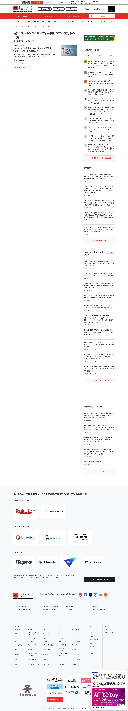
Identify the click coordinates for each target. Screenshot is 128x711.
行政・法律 (61, 664)
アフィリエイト (104, 21)
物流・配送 (47, 654)
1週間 (99, 56)
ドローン (79, 3)
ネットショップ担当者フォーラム (22, 9)
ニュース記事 (109, 633)
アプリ (75, 638)
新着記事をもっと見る (101, 241)
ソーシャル (32, 638)
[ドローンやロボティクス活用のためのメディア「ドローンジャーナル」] (89, 694)
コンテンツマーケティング (75, 21)
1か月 (110, 56)
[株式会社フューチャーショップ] (25, 537)
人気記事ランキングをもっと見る (101, 158)
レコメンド (76, 645)
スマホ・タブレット (34, 645)
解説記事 (108, 629)
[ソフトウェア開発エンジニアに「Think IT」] (72, 681)
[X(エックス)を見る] (90, 595)
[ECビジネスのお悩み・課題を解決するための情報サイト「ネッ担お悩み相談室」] (55, 700)
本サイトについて (23, 606)
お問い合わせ (71, 606)
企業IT (72, 1)
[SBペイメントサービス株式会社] (53, 511)
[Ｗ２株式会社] (70, 562)
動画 (30, 649)
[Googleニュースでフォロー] (100, 595)
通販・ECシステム (34, 664)
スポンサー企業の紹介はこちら (99, 579)
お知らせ (92, 636)
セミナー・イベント (95, 633)
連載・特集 (18, 21)
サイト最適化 (18, 645)
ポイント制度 (62, 645)
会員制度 (31, 641)
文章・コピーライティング (63, 649)
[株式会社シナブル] (93, 562)
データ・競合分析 (48, 645)
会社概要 (69, 609)
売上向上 (17, 641)
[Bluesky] (95, 595)
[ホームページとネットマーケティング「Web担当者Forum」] (89, 681)
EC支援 (89, 3)
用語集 (23, 26)
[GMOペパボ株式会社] (80, 537)
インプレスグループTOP (98, 609)
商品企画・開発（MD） (63, 654)
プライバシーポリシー (24, 609)
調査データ (93, 643)
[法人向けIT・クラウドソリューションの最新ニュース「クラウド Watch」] (55, 687)
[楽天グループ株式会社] (25, 511)
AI (49, 21)
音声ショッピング (63, 638)
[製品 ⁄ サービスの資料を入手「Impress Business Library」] (55, 694)
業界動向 (46, 664)
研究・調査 (95, 1)
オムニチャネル (33, 660)
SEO (74, 633)
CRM (45, 641)
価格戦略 (17, 654)
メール (16, 638)
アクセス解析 (77, 641)
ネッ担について (86, 9)
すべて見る (101, 471)
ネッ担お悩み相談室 (44, 9)
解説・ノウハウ (94, 639)
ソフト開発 (78, 1)
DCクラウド (89, 1)
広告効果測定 (48, 649)
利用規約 (94, 606)
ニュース (92, 629)
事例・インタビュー (95, 646)
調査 (74, 664)
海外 (29, 21)
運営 (74, 649)
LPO (60, 641)
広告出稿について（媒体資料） (51, 606)
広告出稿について (99, 9)
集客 (63, 21)
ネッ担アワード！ (58, 9)
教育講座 (84, 3)
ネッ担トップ (16, 26)
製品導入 (62, 2)
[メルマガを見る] (80, 595)
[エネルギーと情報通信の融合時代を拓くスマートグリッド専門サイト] (89, 687)
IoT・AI (83, 1)
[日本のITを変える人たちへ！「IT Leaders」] (72, 687)
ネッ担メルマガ (71, 9)
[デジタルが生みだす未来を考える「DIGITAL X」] (72, 694)
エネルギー (73, 3)
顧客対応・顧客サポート (34, 654)
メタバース (56, 21)
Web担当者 (50, 2)
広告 (45, 638)
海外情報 (36, 21)
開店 (45, 660)
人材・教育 (76, 654)
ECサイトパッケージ (63, 659)
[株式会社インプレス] (28, 690)
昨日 (89, 56)
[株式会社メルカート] (47, 562)
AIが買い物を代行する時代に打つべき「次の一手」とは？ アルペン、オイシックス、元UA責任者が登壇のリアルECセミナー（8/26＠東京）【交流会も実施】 (109, 677)
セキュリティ (18, 660)
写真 (16, 649)
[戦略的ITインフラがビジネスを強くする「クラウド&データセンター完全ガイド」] (55, 681)
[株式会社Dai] (53, 537)
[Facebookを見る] (85, 595)
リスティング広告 (91, 21)
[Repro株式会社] (23, 562)
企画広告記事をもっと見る (101, 380)
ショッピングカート (78, 660)
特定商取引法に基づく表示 (50, 609)
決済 (16, 664)
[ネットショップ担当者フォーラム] (23, 598)
